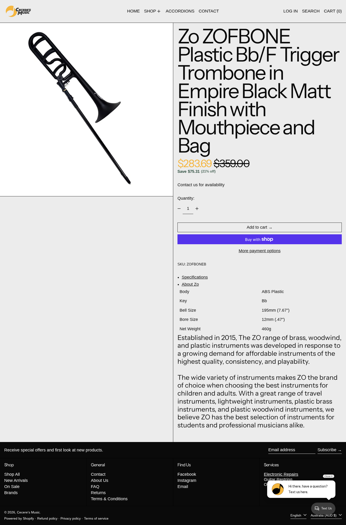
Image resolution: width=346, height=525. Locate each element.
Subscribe (327, 449)
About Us (99, 480)
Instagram (186, 480)
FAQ (95, 486)
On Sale (12, 486)
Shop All (12, 474)
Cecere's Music (28, 512)
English (296, 515)
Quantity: (185, 198)
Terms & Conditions (109, 498)
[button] (311, 11)
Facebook (186, 474)
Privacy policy (70, 518)
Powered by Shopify (19, 518)
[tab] (262, 277)
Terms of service (96, 518)
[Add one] (197, 208)
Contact (98, 474)
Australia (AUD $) (324, 515)
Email (182, 486)
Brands (11, 492)
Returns (98, 492)
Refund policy (47, 518)
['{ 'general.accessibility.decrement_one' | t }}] (179, 208)
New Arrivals (16, 480)
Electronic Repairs (281, 474)
